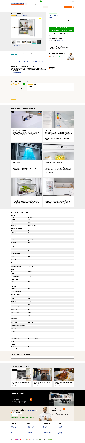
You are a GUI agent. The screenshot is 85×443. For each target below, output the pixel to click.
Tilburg (59, 431)
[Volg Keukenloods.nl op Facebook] (18, 439)
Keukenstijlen (29, 434)
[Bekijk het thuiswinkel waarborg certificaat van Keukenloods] (45, 439)
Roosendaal (60, 428)
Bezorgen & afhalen (14, 427)
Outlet (41, 6)
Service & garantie (14, 431)
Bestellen (12, 426)
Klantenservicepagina (31, 410)
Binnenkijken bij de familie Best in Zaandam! (42, 383)
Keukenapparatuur (21, 6)
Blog (43, 61)
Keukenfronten (29, 431)
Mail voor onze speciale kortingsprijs (62, 33)
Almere (59, 425)
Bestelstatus (66, 4)
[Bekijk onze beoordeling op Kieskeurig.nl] (66, 413)
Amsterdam (60, 426)
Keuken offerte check (30, 426)
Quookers (44, 433)
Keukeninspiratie (29, 432)
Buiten (35, 6)
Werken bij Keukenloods (15, 434)
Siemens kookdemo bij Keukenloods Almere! (64, 383)
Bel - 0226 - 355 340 (54, 56)
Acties (45, 6)
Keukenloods (13, 423)
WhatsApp (61, 56)
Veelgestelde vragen (37, 61)
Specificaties (29, 61)
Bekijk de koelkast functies (16, 72)
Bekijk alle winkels (61, 436)
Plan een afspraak (68, 6)
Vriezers (43, 434)
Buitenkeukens (29, 425)
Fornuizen (44, 427)
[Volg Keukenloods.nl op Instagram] (17, 439)
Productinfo (13, 61)
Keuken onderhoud (30, 427)
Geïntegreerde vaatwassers (46, 428)
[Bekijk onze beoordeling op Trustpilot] (56, 413)
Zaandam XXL (60, 433)
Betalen (12, 428)
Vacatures (63, 1)
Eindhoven (60, 427)
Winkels (50, 6)
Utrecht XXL (60, 432)
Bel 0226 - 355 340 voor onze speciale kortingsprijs (62, 30)
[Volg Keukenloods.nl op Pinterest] (15, 439)
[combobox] (38, 4)
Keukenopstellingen (30, 433)
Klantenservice (69, 1)
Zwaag (59, 434)
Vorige (13, 10)
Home (16, 10)
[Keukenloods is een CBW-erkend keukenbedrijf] (50, 439)
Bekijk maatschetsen (14, 45)
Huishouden (29, 6)
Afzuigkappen (44, 425)
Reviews (18, 61)
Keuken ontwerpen (30, 428)
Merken (43, 436)
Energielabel (52, 68)
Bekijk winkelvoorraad (52, 15)
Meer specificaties (31, 56)
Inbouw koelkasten (27, 10)
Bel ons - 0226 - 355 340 (17, 412)
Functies (23, 61)
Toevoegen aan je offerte (62, 27)
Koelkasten (20, 10)
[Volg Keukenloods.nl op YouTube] (20, 439)
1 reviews (17, 15)
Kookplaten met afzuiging (46, 432)
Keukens (13, 6)
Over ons (12, 433)
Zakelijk (12, 436)
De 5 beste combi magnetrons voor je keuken (20, 383)
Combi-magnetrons (45, 426)
